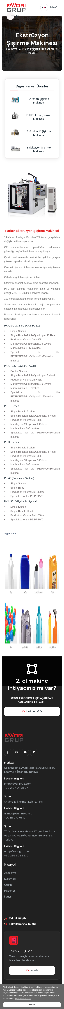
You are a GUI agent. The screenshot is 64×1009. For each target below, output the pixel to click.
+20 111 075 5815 (14, 817)
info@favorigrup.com (17, 784)
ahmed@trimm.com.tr (18, 813)
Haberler (9, 891)
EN (18, 16)
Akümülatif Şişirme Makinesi (39, 133)
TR (13, 16)
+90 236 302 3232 (16, 855)
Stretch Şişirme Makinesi (39, 100)
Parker (31, 53)
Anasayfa (11, 49)
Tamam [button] (32, 1005)
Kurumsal (10, 879)
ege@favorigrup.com (17, 851)
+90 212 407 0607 (16, 788)
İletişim (8, 896)
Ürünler (9, 885)
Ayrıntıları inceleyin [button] (23, 999)
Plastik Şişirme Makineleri (38, 49)
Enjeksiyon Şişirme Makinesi (39, 149)
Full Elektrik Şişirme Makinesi (38, 117)
